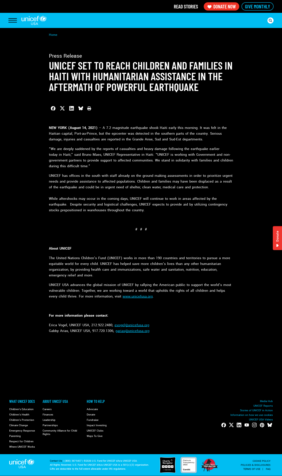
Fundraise (92, 420)
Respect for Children (21, 441)
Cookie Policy (261, 461)
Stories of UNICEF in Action (256, 410)
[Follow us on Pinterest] (262, 425)
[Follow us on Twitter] (231, 425)
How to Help (96, 401)
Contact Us (56, 461)
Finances (48, 414)
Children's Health (19, 414)
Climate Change (18, 425)
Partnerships (50, 425)
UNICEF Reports (263, 406)
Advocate (92, 409)
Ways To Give (94, 436)
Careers (47, 409)
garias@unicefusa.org (132, 330)
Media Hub (266, 401)
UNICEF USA (33, 20)
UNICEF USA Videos (261, 419)
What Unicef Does (22, 401)
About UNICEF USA (55, 401)
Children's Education (21, 409)
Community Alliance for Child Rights (60, 432)
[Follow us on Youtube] (247, 425)
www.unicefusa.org (138, 296)
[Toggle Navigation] (12, 20)
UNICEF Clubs (95, 431)
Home (53, 35)
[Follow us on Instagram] (254, 425)
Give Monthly (257, 6)
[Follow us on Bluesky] (270, 425)
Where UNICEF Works (22, 447)
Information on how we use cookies (251, 415)
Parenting (15, 436)
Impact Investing (97, 425)
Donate (91, 414)
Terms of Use (251, 469)
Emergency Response (22, 431)
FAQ (268, 469)
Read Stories (186, 6)
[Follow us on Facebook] (224, 425)
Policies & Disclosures (255, 465)
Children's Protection (21, 420)
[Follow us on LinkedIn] (239, 425)
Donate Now (224, 6)
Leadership (49, 420)
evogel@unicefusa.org (132, 325)
